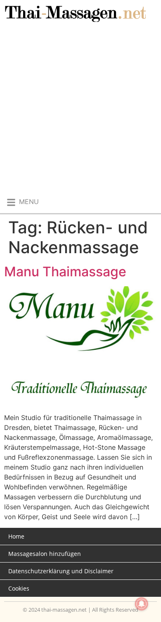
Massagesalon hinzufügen (44, 554)
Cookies (18, 588)
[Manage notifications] (141, 603)
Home (16, 536)
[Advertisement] (80, 110)
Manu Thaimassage (65, 272)
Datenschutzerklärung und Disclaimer (61, 571)
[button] (22, 202)
